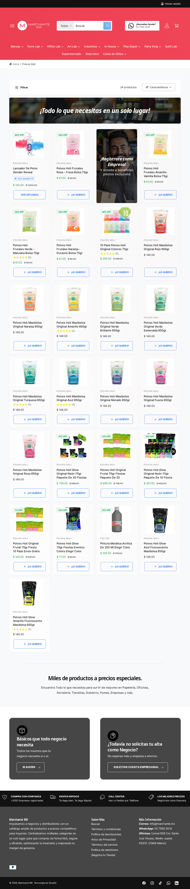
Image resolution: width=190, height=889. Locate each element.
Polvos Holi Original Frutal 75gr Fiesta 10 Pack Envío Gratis (26, 547)
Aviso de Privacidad (103, 839)
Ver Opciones (30, 194)
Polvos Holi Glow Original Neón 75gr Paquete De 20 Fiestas (72, 473)
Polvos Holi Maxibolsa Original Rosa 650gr (27, 472)
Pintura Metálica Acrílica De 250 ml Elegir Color (116, 545)
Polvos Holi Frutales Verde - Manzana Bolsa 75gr (26, 249)
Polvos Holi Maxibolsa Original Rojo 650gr (158, 247)
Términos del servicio (104, 844)
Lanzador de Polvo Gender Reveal (25, 170)
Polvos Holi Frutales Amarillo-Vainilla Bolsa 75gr (156, 172)
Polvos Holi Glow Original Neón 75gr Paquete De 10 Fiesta (158, 473)
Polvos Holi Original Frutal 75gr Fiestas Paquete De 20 (113, 473)
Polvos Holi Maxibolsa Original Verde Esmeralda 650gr (158, 326)
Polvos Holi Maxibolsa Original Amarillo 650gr (72, 324)
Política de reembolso (104, 850)
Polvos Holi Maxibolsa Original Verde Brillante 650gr (114, 326)
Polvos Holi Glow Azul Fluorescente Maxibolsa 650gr (156, 547)
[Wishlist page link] (121, 26)
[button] (12, 26)
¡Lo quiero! (78, 194)
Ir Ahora (29, 767)
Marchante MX (25, 883)
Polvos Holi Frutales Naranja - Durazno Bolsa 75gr (70, 249)
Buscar (95, 824)
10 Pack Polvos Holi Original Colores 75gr (114, 247)
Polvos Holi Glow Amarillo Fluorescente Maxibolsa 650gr (27, 621)
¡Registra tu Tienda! (103, 855)
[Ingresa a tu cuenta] (167, 26)
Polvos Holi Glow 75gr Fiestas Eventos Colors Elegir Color (71, 547)
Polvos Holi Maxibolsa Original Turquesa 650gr (29, 398)
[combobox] (93, 26)
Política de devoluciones (106, 834)
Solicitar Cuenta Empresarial (136, 767)
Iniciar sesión (173, 3)
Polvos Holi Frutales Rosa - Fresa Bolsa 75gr (72, 170)
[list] (95, 799)
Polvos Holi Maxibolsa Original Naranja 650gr (28, 324)
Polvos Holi (28, 64)
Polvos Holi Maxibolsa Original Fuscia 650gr (158, 398)
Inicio (16, 64)
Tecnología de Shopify (45, 883)
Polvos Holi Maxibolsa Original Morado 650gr (115, 398)
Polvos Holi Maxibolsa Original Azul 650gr (71, 398)
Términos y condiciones (106, 829)
